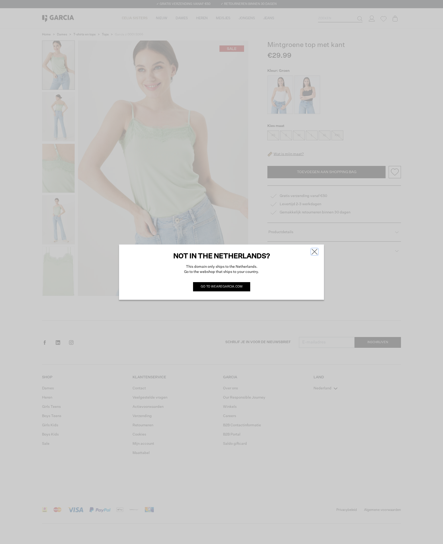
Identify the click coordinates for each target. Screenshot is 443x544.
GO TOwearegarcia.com (222, 286)
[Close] (314, 252)
